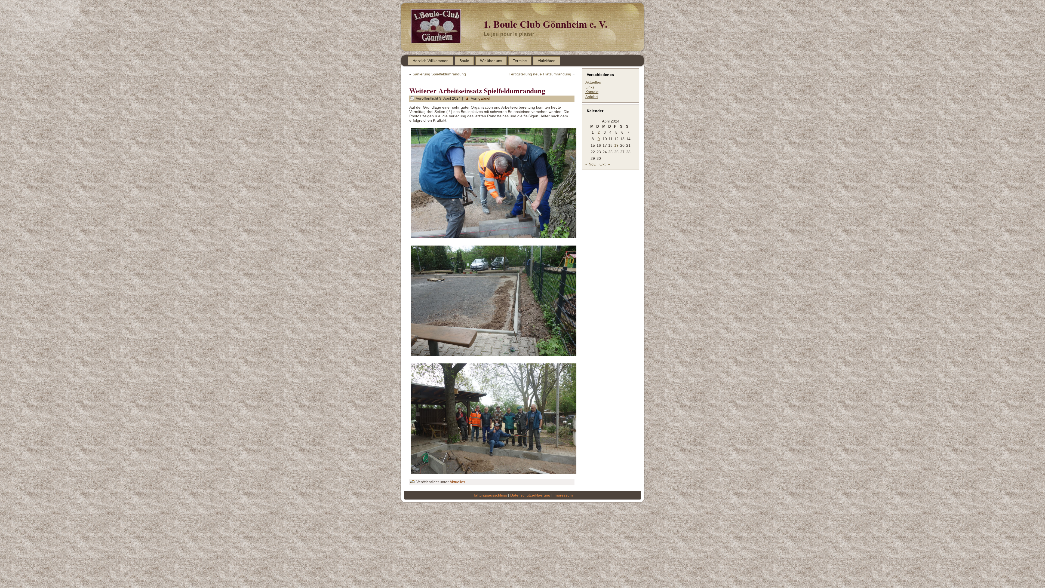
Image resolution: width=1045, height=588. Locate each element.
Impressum (563, 495)
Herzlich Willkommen (430, 61)
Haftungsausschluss (489, 495)
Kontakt (591, 92)
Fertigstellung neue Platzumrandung (540, 74)
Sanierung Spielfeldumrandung (439, 74)
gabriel (484, 98)
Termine (520, 61)
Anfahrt (591, 96)
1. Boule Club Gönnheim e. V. (545, 24)
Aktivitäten (546, 61)
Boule (464, 61)
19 (616, 145)
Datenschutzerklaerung (530, 495)
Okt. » (605, 164)
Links (589, 87)
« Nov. (590, 164)
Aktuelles (457, 482)
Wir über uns (491, 61)
